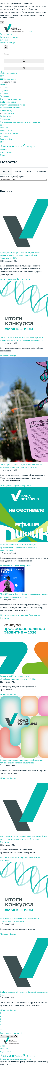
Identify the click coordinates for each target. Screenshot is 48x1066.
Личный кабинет (11, 73)
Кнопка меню (9, 79)
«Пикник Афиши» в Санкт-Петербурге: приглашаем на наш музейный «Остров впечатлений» (18, 547)
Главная (4, 84)
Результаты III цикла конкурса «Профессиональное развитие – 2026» (18, 677)
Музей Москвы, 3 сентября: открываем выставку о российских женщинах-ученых (24, 595)
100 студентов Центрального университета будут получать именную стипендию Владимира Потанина (23, 839)
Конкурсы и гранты (9, 37)
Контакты (4, 127)
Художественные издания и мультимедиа (20, 122)
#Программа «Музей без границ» (15, 485)
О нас (2, 1045)
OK (2, 23)
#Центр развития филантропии (15, 279)
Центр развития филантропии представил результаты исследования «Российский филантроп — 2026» (20, 255)
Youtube (18, 146)
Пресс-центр (6, 110)
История (4, 93)
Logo (30, 31)
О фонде (4, 90)
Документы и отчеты (10, 107)
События (18, 171)
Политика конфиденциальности (15, 1058)
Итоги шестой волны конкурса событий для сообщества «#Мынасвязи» (21, 920)
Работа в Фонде (7, 42)
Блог (2, 124)
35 (1, 1030)
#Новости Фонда (8, 355)
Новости (6, 171)
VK (10, 146)
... (0, 1027)
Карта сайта (5, 1051)
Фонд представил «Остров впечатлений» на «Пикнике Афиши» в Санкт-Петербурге (21, 466)
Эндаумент (5, 96)
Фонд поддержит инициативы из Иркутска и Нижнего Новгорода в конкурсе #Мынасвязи (21, 339)
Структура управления (10, 99)
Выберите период (8, 176)
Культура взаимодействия (12, 104)
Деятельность (6, 34)
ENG (2, 76)
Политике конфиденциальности (19, 10)
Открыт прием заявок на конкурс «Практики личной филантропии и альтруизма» (21, 761)
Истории (4, 39)
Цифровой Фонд (8, 101)
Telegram (30, 146)
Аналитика (5, 119)
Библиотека (5, 116)
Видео (29, 171)
